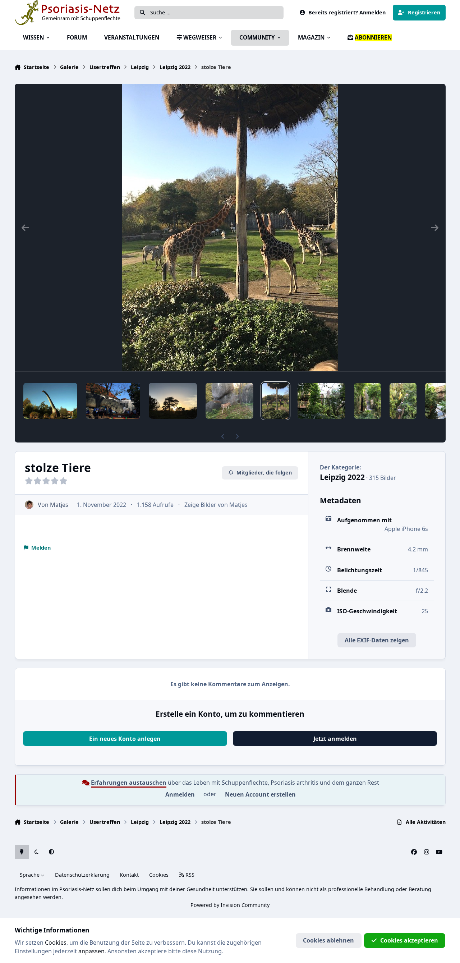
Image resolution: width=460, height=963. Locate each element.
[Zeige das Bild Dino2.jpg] (50, 401)
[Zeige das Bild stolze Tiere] (275, 401)
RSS (189, 874)
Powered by (230, 905)
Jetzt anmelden (335, 739)
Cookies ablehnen (328, 940)
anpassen (91, 951)
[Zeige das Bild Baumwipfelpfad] (403, 401)
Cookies (159, 874)
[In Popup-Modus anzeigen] (230, 227)
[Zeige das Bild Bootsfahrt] (438, 401)
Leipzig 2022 (342, 477)
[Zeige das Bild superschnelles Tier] (229, 401)
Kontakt (129, 874)
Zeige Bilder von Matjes (216, 505)
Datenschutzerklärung (82, 874)
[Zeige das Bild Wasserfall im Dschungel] (367, 401)
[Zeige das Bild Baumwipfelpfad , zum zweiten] (321, 401)
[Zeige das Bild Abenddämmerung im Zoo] (173, 401)
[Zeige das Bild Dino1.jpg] (113, 401)
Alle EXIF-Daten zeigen (377, 640)
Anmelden (180, 794)
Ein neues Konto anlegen (125, 739)
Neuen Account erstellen (260, 794)
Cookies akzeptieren (409, 940)
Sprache (30, 874)
